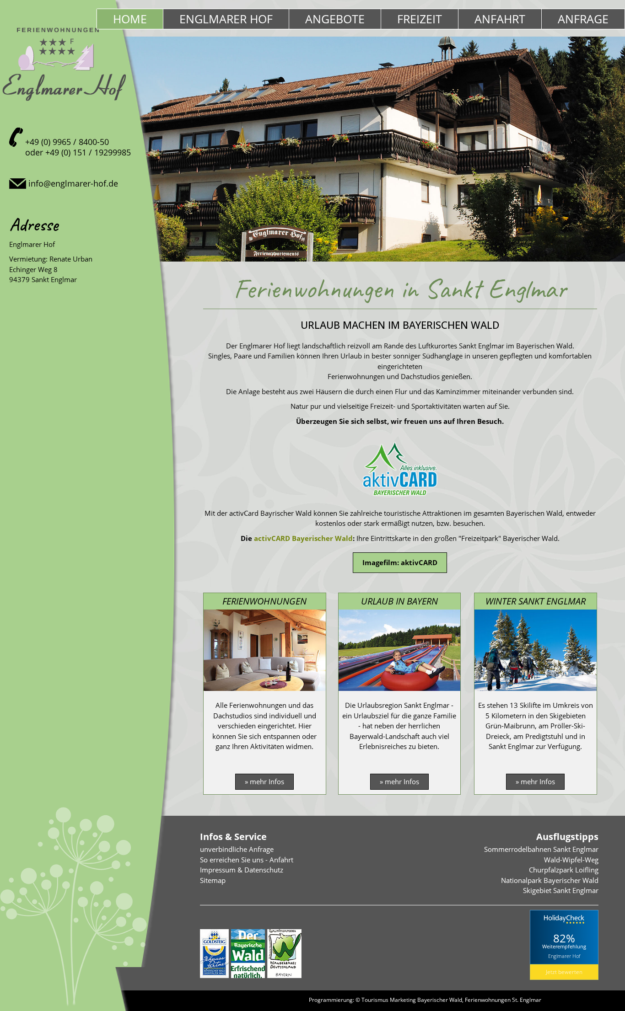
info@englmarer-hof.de (73, 183)
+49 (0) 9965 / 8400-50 (67, 141)
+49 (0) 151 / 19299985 (88, 152)
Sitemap (213, 880)
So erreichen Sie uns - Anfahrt (246, 859)
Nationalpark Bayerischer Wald (549, 880)
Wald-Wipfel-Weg (571, 859)
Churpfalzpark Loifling (563, 869)
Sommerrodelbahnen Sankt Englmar (541, 849)
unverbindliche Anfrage (237, 849)
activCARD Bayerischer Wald (303, 538)
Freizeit (419, 19)
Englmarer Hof (226, 19)
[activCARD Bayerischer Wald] (400, 498)
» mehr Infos (264, 781)
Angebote (335, 19)
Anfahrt (499, 19)
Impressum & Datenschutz (241, 869)
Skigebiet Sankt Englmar (560, 890)
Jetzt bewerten (564, 972)
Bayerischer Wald (439, 1000)
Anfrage (583, 19)
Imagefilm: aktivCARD (399, 562)
